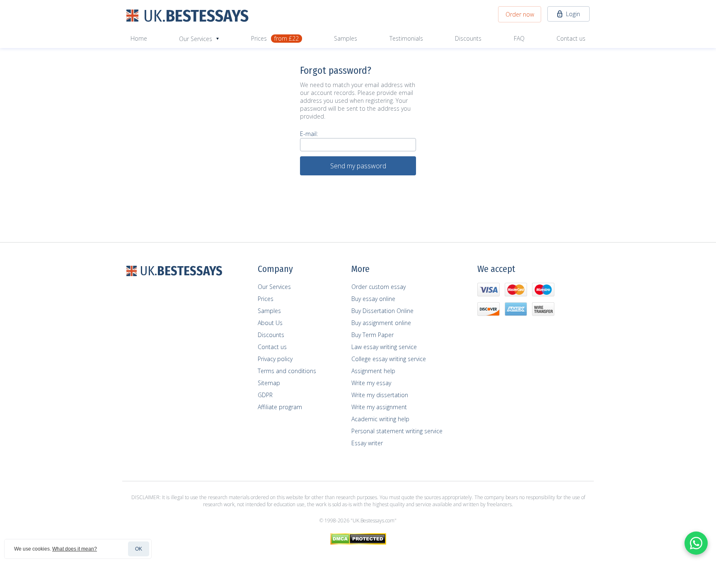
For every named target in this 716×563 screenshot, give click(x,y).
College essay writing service (388, 359)
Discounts (468, 38)
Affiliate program (280, 407)
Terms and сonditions (287, 371)
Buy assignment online (381, 323)
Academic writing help (380, 419)
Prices (275, 38)
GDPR (265, 395)
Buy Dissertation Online (382, 311)
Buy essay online (373, 299)
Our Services (274, 287)
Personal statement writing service (397, 431)
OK (138, 549)
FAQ (519, 38)
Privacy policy (275, 359)
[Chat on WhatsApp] (696, 543)
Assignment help (373, 371)
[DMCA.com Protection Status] (358, 542)
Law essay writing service (384, 347)
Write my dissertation (379, 395)
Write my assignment (379, 407)
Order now (520, 14)
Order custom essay (378, 287)
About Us (270, 323)
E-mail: (309, 134)
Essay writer (367, 443)
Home (139, 38)
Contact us (570, 38)
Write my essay (371, 383)
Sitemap (269, 383)
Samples (345, 38)
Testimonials (406, 38)
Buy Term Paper (372, 335)
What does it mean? (74, 549)
